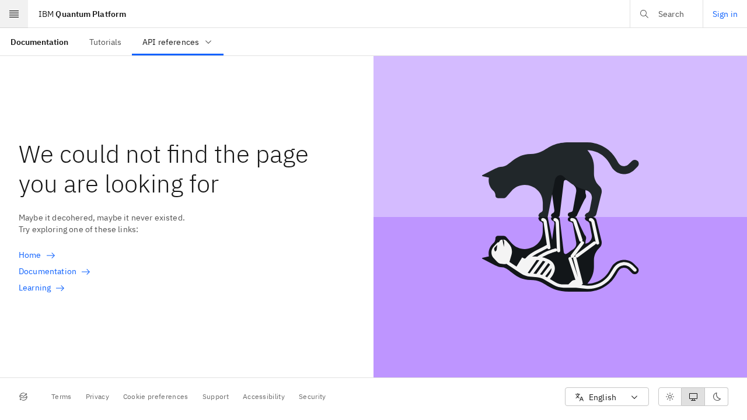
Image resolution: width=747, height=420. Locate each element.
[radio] (670, 396)
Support (216, 396)
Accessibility (264, 396)
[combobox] (607, 397)
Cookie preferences (156, 396)
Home (30, 255)
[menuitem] (39, 41)
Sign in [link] (725, 14)
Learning (35, 287)
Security (312, 396)
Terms (61, 396)
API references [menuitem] (170, 42)
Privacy (97, 396)
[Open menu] (14, 14)
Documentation (47, 271)
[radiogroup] (693, 396)
